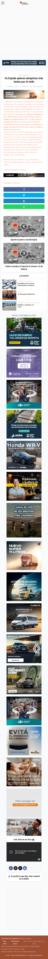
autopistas (8, 183)
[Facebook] (11, 868)
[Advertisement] (24, 30)
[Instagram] (20, 868)
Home (8, 955)
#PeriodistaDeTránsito (19, 955)
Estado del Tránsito (35, 955)
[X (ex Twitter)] (16, 868)
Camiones (20, 281)
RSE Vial (20, 292)
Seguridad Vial (24, 75)
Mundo (17, 183)
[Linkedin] (25, 868)
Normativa (28, 281)
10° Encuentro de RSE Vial (26, 294)
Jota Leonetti (37, 86)
